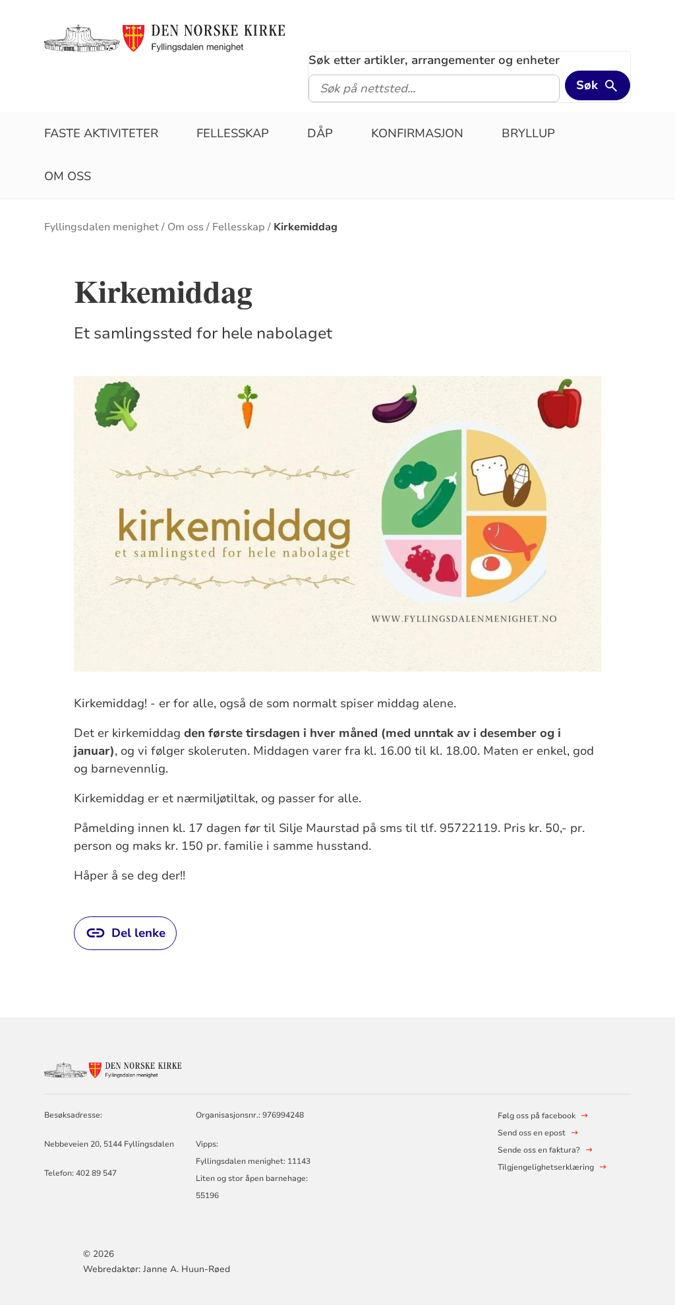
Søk (587, 85)
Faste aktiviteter (101, 133)
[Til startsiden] (171, 38)
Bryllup (528, 133)
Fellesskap (232, 133)
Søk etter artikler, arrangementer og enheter (434, 60)
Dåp (320, 133)
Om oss (67, 176)
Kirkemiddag (306, 227)
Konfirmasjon (417, 133)
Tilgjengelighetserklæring (546, 1167)
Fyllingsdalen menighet (101, 227)
